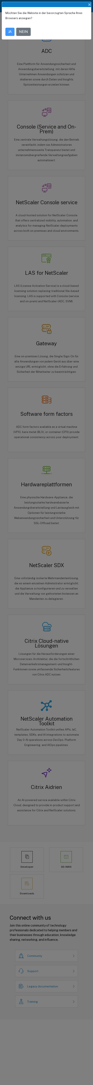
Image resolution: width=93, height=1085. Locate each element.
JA (10, 32)
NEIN (23, 32)
